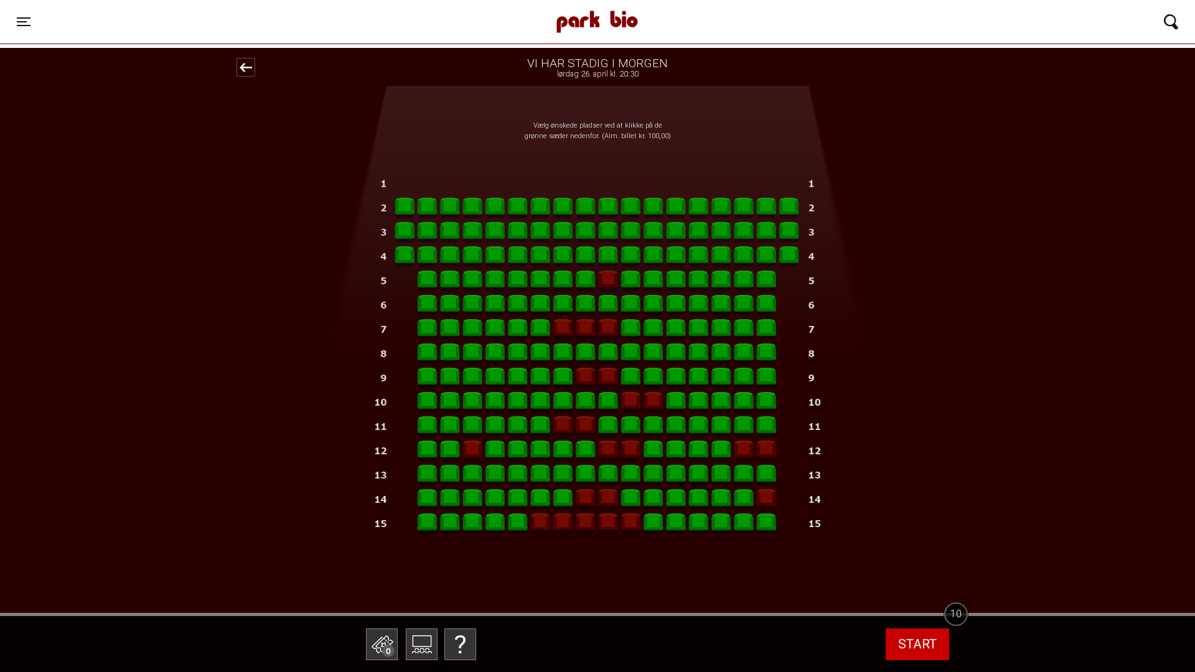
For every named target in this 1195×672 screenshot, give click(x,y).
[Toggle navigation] (1171, 22)
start (917, 644)
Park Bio (384, 9)
